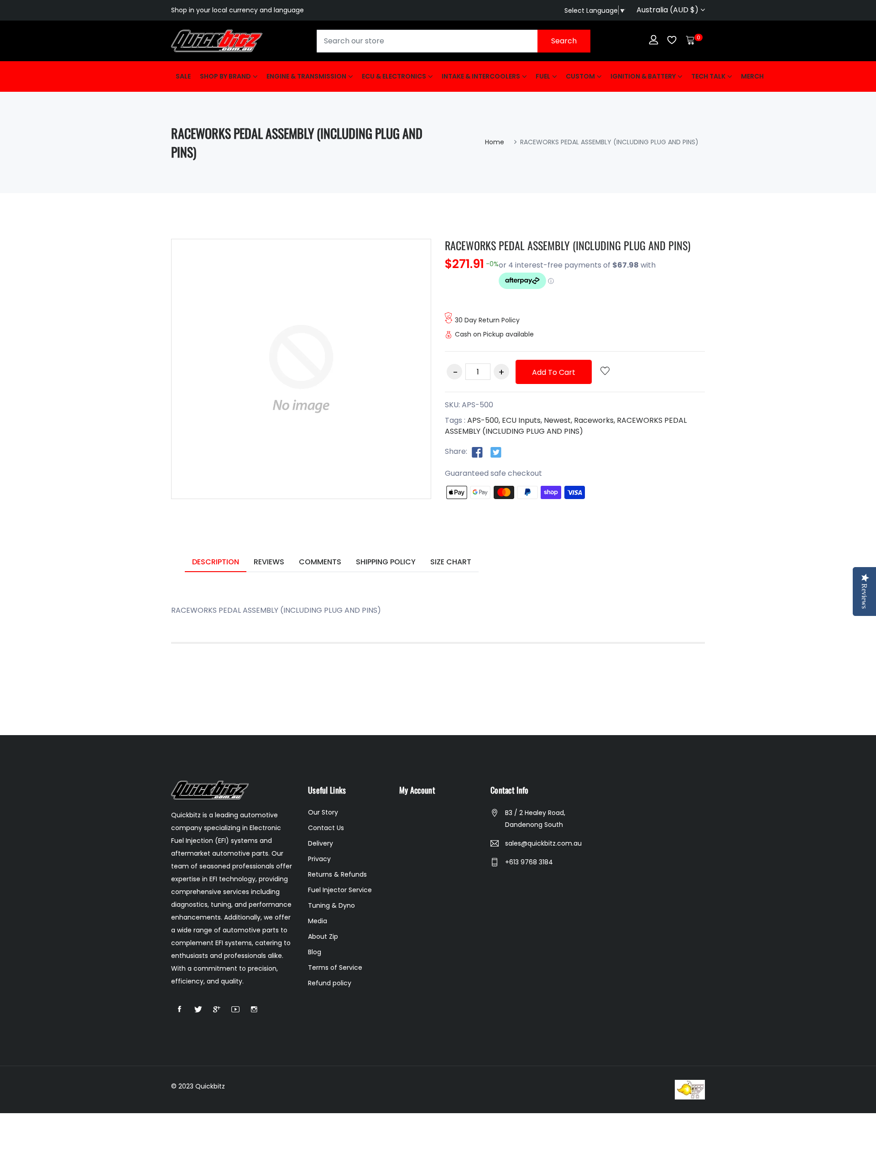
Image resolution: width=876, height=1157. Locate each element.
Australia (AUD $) (668, 10)
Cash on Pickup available (494, 334)
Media (317, 921)
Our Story (323, 812)
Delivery (320, 843)
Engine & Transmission (306, 76)
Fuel (543, 76)
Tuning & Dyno (331, 905)
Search (564, 41)
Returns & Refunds (337, 874)
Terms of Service (335, 967)
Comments (320, 562)
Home (494, 142)
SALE (183, 76)
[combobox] (453, 41)
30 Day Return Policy (487, 320)
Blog (314, 952)
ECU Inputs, (522, 420)
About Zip (323, 936)
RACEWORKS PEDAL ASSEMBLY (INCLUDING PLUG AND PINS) (567, 245)
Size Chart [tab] (450, 562)
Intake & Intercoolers (481, 76)
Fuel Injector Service (340, 889)
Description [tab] (215, 562)
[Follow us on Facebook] (477, 452)
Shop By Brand (225, 76)
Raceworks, (594, 420)
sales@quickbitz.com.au (543, 843)
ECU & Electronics (394, 76)
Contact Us (326, 827)
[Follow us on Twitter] (496, 452)
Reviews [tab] (269, 562)
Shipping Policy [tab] (386, 562)
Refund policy (329, 983)
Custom (580, 76)
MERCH (752, 76)
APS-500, (483, 420)
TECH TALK (708, 76)
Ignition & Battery (643, 76)
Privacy (319, 858)
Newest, (558, 420)
